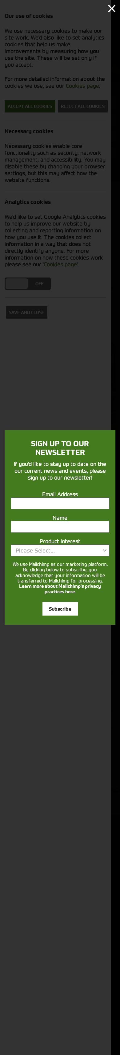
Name (60, 517)
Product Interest (60, 541)
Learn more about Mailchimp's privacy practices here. (60, 589)
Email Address (60, 494)
